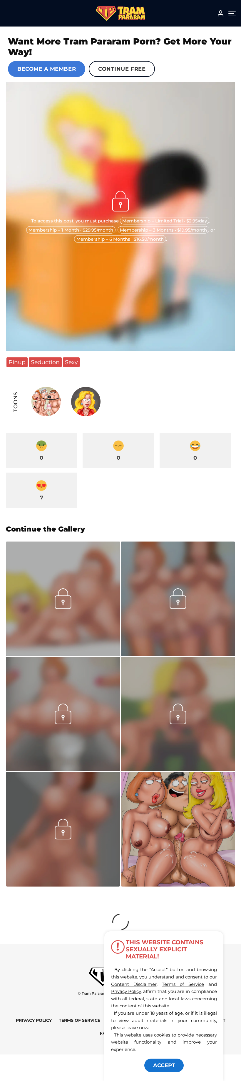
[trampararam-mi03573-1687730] (63, 654)
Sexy (71, 362)
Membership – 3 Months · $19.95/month (163, 230)
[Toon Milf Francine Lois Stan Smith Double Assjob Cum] (178, 829)
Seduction (45, 362)
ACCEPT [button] (164, 1065)
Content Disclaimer (134, 984)
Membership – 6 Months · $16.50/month (120, 239)
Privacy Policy (34, 1020)
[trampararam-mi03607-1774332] (63, 769)
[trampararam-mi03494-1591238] (63, 885)
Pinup (17, 362)
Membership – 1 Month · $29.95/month (71, 230)
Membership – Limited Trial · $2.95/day (164, 221)
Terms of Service (79, 1020)
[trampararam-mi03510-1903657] (178, 769)
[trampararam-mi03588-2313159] (178, 654)
